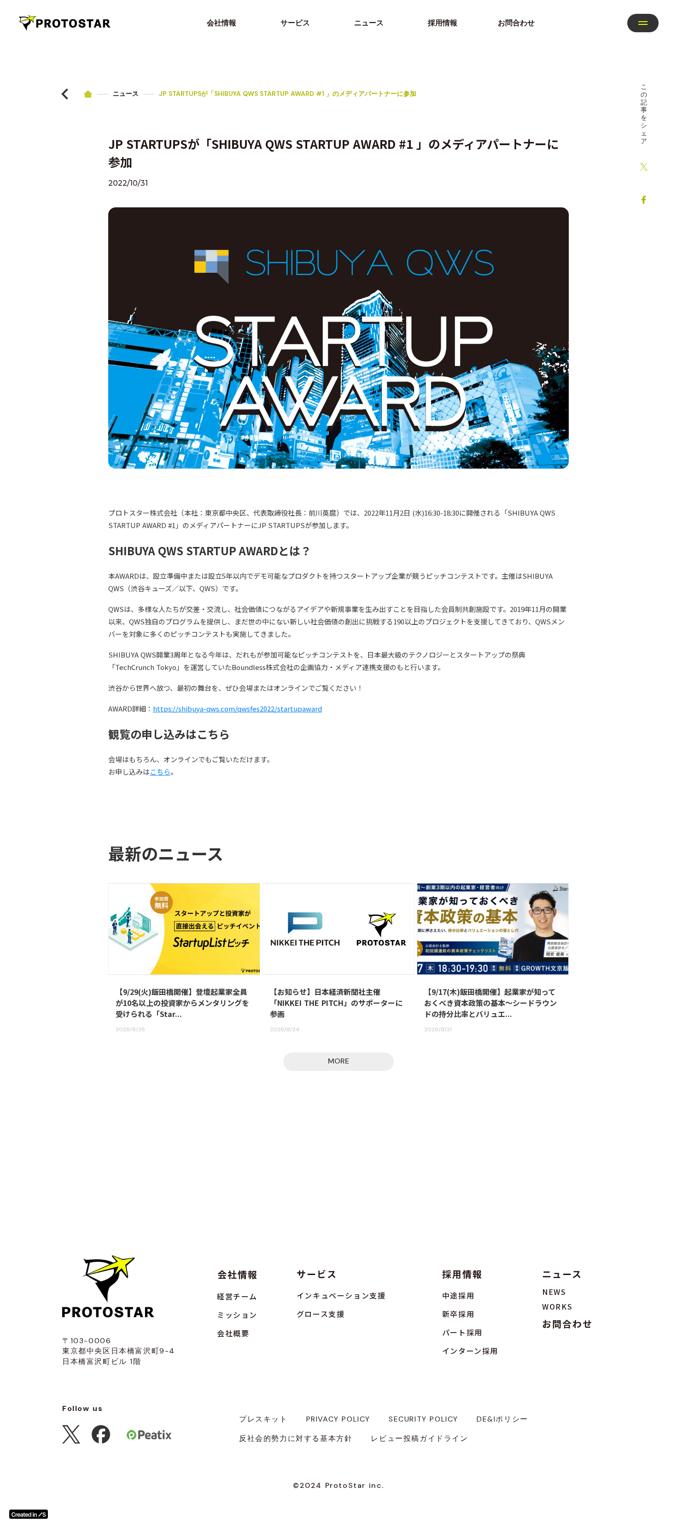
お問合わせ (567, 1323)
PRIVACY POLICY (338, 1419)
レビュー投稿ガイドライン (419, 1438)
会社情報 (237, 1274)
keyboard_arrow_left (65, 94)
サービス (317, 1274)
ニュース (126, 93)
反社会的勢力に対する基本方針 (295, 1438)
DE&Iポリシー (502, 1419)
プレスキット (263, 1419)
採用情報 (462, 1274)
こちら (160, 771)
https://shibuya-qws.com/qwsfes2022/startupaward (237, 708)
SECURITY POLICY (423, 1419)
